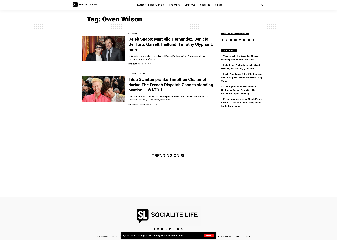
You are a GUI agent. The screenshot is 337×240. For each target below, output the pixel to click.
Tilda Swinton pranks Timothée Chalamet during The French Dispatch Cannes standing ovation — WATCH (170, 85)
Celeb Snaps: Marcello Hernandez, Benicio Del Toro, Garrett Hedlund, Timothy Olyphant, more (170, 44)
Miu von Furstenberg (136, 104)
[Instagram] (235, 40)
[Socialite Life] (85, 5)
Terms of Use (177, 235)
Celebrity (132, 33)
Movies (142, 74)
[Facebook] (222, 40)
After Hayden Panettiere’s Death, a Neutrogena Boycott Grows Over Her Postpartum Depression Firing (238, 90)
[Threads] (244, 40)
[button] (209, 235)
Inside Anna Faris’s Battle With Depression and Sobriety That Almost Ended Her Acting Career (242, 77)
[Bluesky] (249, 40)
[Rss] (253, 40)
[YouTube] (231, 40)
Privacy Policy (160, 235)
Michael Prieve (134, 64)
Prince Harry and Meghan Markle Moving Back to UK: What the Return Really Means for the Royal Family (241, 102)
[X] (226, 40)
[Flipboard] (239, 40)
